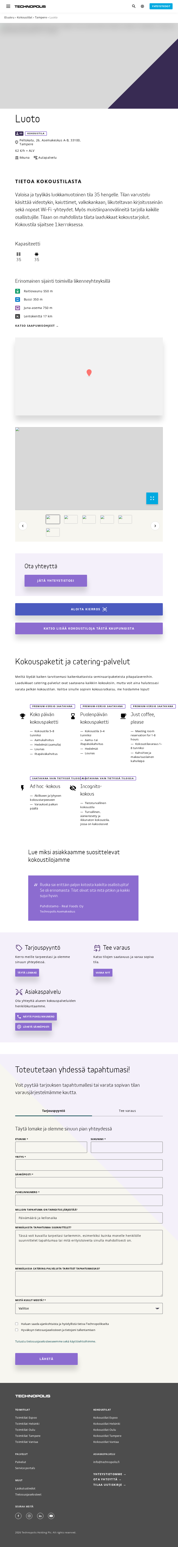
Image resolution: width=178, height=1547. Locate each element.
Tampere (41, 17)
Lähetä (46, 1359)
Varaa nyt (103, 972)
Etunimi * (21, 1139)
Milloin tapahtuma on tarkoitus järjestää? (46, 1209)
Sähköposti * (24, 1174)
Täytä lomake (27, 972)
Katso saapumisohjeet (35, 326)
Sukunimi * (98, 1139)
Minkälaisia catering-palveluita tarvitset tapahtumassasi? (57, 1268)
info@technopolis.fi (106, 1462)
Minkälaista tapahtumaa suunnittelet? (43, 1227)
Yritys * (20, 1156)
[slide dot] (53, 519)
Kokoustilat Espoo (105, 1417)
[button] (89, 373)
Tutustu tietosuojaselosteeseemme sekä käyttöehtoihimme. (55, 1341)
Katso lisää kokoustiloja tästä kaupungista (89, 628)
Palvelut (20, 1462)
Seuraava (155, 525)
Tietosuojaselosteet (28, 1494)
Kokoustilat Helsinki (106, 1424)
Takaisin (22, 525)
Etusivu (9, 17)
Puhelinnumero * (27, 1192)
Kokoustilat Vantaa (106, 1442)
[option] (89, 468)
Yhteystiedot (161, 6)
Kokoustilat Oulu (104, 1430)
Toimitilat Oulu (25, 1430)
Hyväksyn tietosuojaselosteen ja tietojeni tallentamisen (58, 1330)
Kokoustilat (24, 17)
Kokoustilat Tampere (107, 1436)
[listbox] (89, 468)
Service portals (25, 1468)
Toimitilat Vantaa (26, 1442)
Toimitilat (22, 1409)
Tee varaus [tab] (127, 1111)
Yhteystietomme (107, 1474)
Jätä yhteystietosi (55, 580)
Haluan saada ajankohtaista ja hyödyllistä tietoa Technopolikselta (65, 1324)
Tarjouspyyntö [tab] (53, 1111)
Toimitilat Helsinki (27, 1424)
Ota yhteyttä (89, 1540)
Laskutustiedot (25, 1488)
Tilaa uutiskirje (107, 1485)
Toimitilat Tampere (28, 1436)
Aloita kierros (86, 609)
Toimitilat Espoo (26, 1417)
